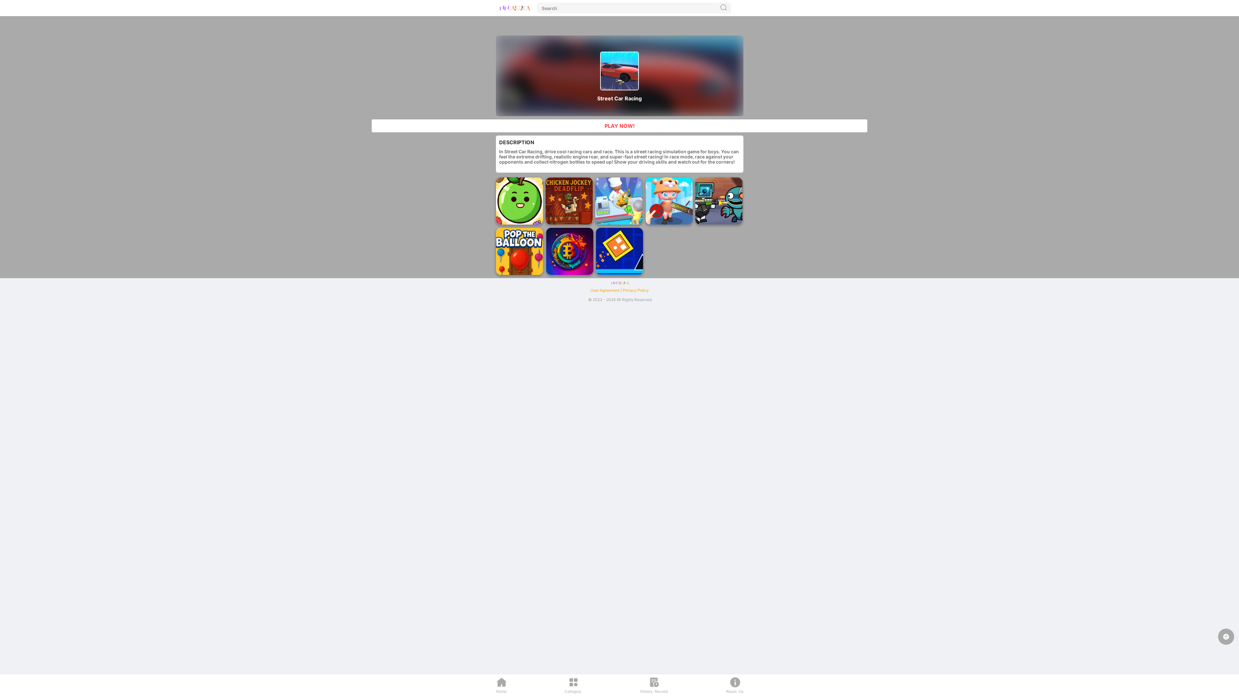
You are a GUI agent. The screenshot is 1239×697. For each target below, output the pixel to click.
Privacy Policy (636, 290)
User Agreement (605, 290)
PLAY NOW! (620, 126)
